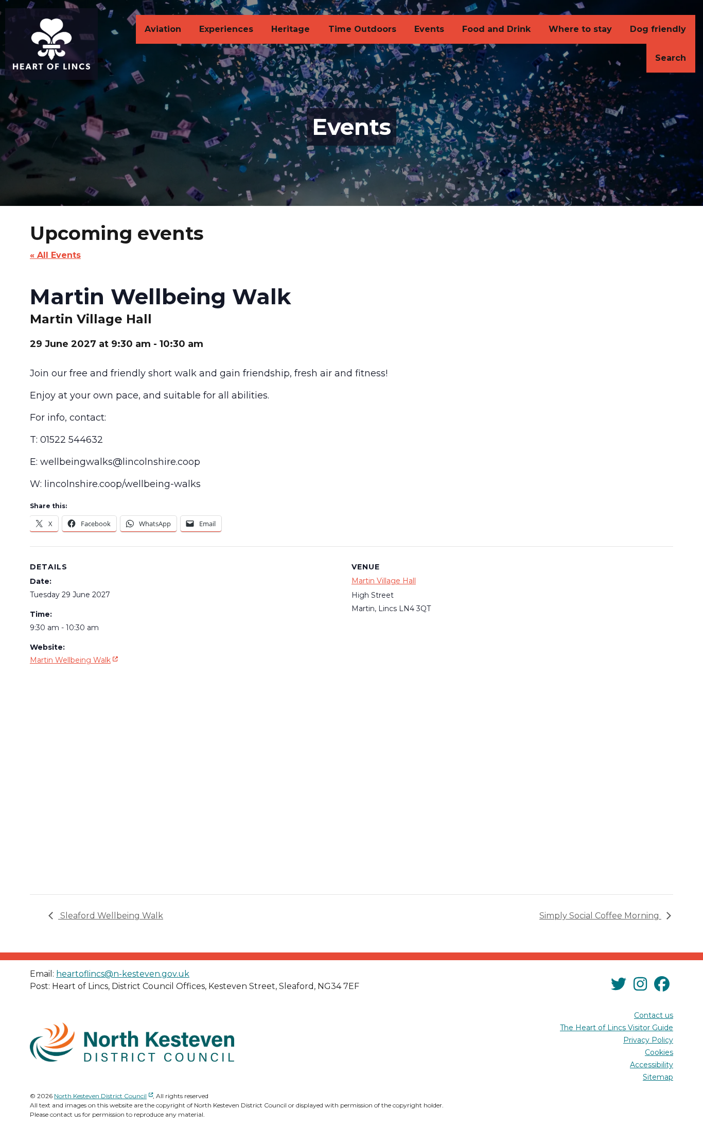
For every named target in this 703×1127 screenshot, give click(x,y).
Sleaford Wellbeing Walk (110, 916)
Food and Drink (496, 29)
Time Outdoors (362, 29)
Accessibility (651, 1064)
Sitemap (658, 1077)
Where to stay (580, 29)
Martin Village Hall (383, 580)
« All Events (55, 255)
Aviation (163, 29)
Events (429, 29)
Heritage (290, 29)
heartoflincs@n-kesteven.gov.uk (122, 974)
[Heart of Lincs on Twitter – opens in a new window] (618, 984)
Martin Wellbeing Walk (75, 660)
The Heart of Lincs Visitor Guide (616, 1027)
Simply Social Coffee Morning (600, 916)
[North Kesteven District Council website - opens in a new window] (132, 1042)
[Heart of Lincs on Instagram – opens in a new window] (640, 984)
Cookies (659, 1052)
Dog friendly (658, 29)
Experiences (226, 29)
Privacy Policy (648, 1040)
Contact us (653, 1015)
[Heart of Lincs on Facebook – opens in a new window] (662, 984)
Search (670, 58)
